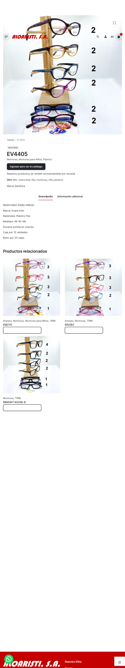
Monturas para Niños (30, 159)
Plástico (47, 159)
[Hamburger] (6, 37)
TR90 (52, 320)
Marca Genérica (16, 186)
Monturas (12, 159)
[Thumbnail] (30, 36)
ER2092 (69, 324)
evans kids (24, 179)
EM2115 (7, 324)
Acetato (7, 320)
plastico (58, 179)
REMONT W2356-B (14, 402)
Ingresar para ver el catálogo (26, 166)
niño (50, 179)
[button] (8, 659)
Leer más (8, 331)
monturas (42, 179)
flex (34, 179)
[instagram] (119, 662)
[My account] (105, 37)
